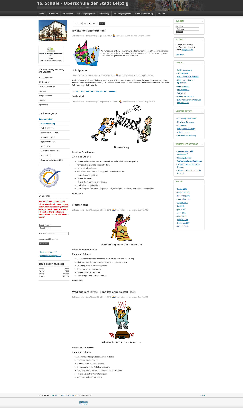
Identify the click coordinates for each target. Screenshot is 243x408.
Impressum (181, 125)
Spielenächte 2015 (48, 142)
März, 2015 (181, 216)
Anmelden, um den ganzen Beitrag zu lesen (95, 91)
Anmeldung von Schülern (187, 118)
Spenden (42, 100)
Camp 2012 (45, 155)
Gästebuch (180, 55)
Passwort (43, 233)
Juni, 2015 (181, 209)
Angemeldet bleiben (47, 239)
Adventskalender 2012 (50, 151)
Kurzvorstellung (48, 123)
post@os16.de (187, 50)
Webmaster (83, 404)
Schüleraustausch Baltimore (188, 77)
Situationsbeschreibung (186, 135)
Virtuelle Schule (183, 90)
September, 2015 (184, 199)
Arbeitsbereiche (183, 132)
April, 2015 (181, 213)
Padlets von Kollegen (185, 96)
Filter (102, 23)
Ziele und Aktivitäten (47, 87)
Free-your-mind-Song (49, 133)
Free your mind (45, 119)
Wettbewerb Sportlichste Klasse (189, 161)
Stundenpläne (182, 73)
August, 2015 (182, 202)
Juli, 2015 (180, 206)
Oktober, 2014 (182, 226)
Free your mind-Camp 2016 (52, 160)
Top (203, 395)
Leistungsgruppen (184, 157)
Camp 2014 (45, 146)
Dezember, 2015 (183, 192)
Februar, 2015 (182, 219)
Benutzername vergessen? (50, 255)
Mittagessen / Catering (186, 129)
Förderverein (44, 82)
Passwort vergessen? (48, 252)
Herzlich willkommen (185, 122)
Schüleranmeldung (184, 70)
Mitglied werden (45, 96)
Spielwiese (181, 93)
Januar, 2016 (182, 189)
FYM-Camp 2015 (47, 137)
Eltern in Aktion (183, 86)
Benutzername (45, 225)
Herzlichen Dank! (46, 77)
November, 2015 (183, 196)
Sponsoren (43, 105)
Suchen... (179, 26)
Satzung (42, 91)
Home (54, 395)
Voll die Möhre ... (47, 128)
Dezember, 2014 (183, 223)
